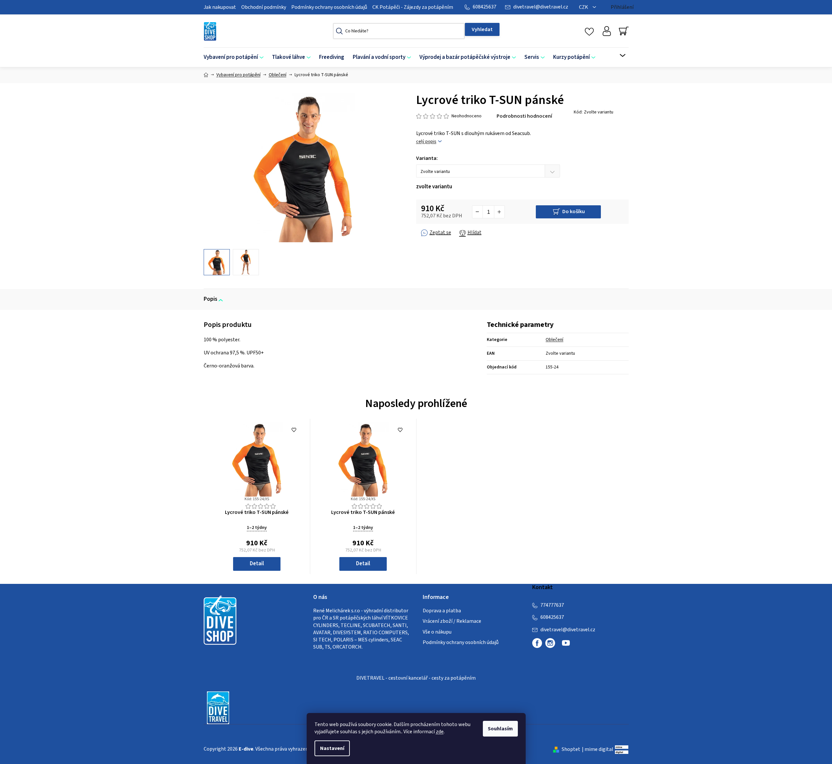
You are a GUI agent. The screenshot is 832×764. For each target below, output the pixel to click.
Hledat (482, 29)
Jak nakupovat (220, 7)
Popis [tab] (210, 299)
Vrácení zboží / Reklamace (452, 621)
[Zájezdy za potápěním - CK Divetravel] (218, 707)
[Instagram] (550, 643)
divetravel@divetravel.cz (540, 6)
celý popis (426, 142)
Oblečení (554, 339)
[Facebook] (537, 643)
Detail (257, 564)
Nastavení (332, 748)
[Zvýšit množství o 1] (499, 212)
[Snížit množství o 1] (477, 212)
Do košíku (573, 211)
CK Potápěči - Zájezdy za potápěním (412, 7)
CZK (584, 7)
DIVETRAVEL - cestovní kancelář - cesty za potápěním (416, 678)
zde (440, 731)
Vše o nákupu (437, 632)
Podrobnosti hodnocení (524, 116)
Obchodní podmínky (263, 7)
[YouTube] (565, 645)
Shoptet (571, 749)
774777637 (552, 605)
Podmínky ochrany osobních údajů (329, 7)
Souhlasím (500, 728)
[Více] (618, 55)
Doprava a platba (442, 610)
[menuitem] (236, 57)
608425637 (484, 6)
